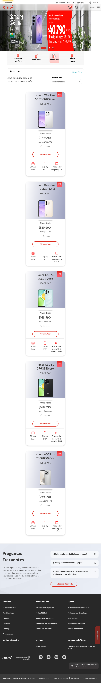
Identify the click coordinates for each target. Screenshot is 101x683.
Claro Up (6, 629)
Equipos (6, 618)
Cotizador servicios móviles (78, 608)
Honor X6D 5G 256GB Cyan (45, 277)
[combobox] (66, 82)
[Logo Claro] (8, 7)
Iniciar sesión (41, 646)
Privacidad (75, 678)
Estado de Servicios (75, 629)
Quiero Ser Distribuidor (45, 618)
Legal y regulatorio (90, 678)
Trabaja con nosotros (43, 629)
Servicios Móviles (9, 608)
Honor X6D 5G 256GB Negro (45, 366)
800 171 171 (81, 667)
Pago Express (64, 2)
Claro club (6, 623)
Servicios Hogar (9, 613)
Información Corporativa (45, 608)
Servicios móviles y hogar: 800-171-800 (81, 648)
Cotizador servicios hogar (78, 613)
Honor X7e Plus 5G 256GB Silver (45, 97)
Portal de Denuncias (60, 678)
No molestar (73, 618)
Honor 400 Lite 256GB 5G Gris (45, 456)
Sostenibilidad (41, 613)
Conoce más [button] (45, 154)
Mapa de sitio (44, 678)
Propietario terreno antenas (46, 623)
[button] (69, 7)
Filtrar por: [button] (15, 71)
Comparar (46, 146)
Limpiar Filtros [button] (77, 72)
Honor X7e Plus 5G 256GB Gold (45, 187)
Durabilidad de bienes (76, 623)
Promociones (8, 634)
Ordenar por (56, 78)
